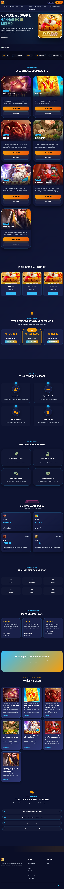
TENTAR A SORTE (11, 341)
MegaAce (23, 6)
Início (5, 6)
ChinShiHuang (32, 9)
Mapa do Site (60, 885)
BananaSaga (38, 6)
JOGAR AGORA (16, 108)
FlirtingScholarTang (54, 6)
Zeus (44, 6)
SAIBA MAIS (16, 113)
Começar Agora (4, 37)
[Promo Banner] (32, 48)
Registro (59, 2)
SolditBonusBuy (14, 6)
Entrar (51, 2)
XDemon (30, 6)
